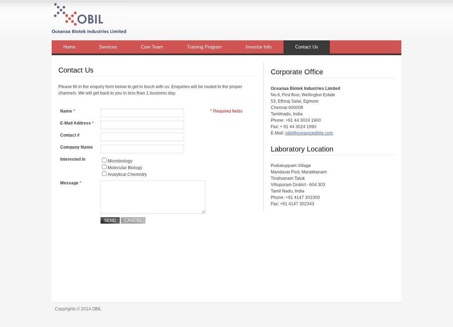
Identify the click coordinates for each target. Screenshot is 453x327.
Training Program (204, 47)
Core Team (152, 47)
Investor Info (258, 47)
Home (69, 47)
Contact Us (306, 47)
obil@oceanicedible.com (309, 133)
